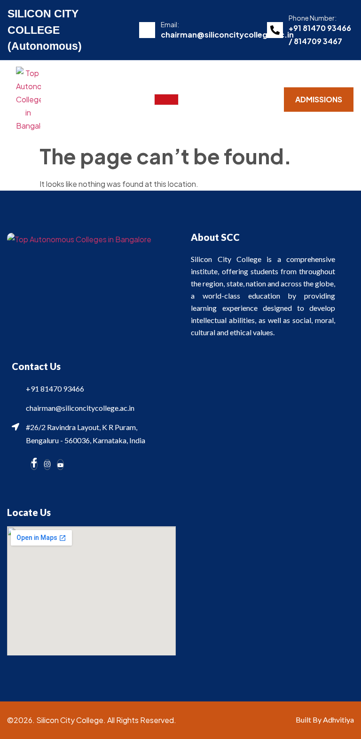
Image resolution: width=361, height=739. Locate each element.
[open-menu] (166, 99)
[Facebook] (34, 464)
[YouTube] (60, 464)
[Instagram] (47, 464)
